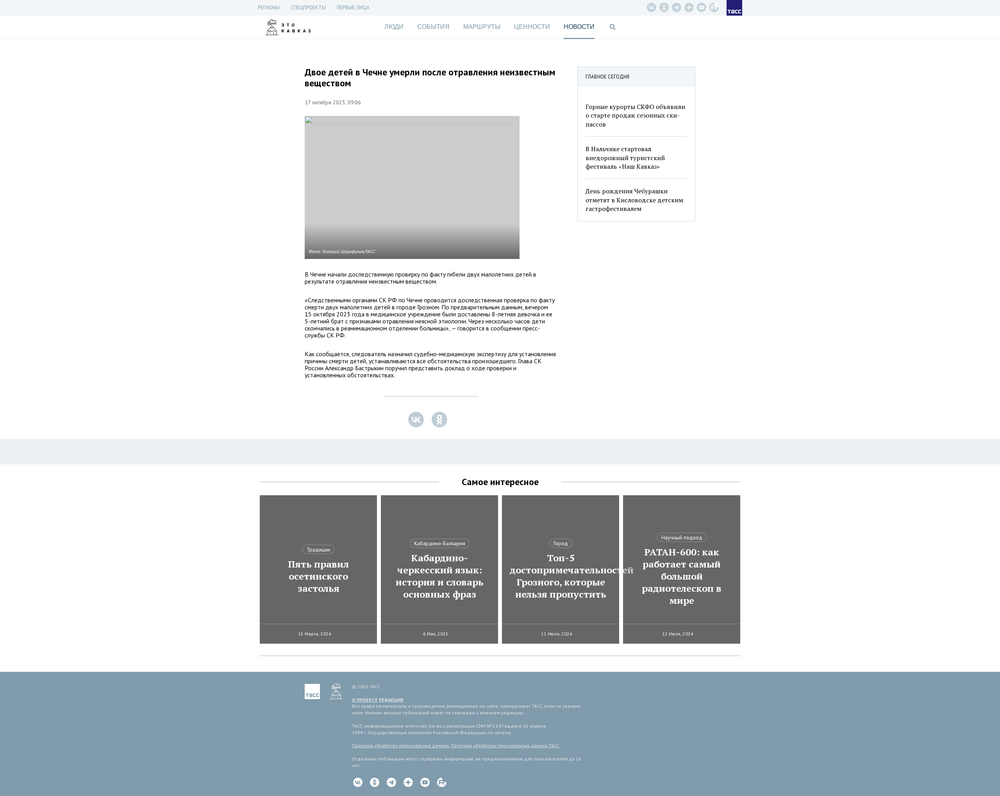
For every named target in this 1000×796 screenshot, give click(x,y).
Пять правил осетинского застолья (318, 576)
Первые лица (353, 7)
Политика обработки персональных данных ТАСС (505, 745)
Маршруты (481, 26)
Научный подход (681, 537)
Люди (394, 26)
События (433, 26)
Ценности (532, 26)
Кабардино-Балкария (439, 543)
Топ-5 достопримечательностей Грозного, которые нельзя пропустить (560, 576)
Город (561, 543)
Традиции (318, 549)
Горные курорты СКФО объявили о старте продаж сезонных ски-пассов (635, 115)
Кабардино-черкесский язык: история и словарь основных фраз (440, 576)
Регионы (269, 7)
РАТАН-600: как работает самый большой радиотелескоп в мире (681, 576)
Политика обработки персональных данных (400, 745)
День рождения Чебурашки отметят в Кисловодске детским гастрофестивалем (634, 200)
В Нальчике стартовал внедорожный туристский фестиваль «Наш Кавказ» (625, 158)
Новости (579, 26)
